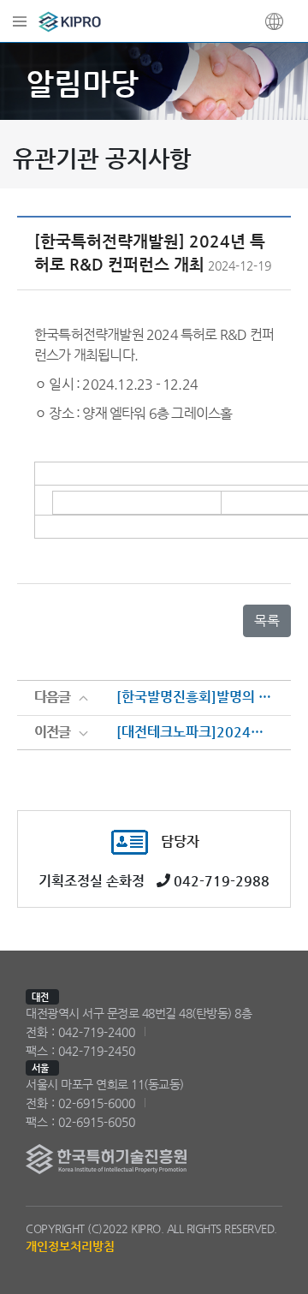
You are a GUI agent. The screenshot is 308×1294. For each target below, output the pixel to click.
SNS (274, 21)
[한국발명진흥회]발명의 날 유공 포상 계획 (195, 697)
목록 (267, 620)
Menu (19, 21)
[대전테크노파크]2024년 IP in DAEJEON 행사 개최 (195, 732)
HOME (72, 21)
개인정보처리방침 (70, 1246)
